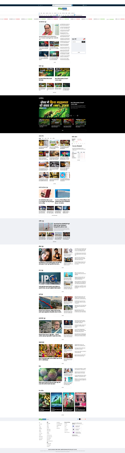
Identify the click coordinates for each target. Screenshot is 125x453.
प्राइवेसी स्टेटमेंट (63, 449)
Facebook (78, 419)
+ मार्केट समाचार (54, 92)
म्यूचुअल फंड (40, 439)
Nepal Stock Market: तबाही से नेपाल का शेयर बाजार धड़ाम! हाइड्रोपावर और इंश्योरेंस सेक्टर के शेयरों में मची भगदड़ (65, 59)
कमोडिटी (69, 13)
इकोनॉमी (48, 427)
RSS (83, 419)
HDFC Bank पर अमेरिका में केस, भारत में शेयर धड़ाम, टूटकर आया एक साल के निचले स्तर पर (42, 212)
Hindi (40, 5)
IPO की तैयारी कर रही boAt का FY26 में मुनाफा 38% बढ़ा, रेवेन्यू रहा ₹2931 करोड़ (46, 201)
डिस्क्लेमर (59, 449)
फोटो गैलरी (63, 13)
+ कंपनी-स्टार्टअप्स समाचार (54, 215)
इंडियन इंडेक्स (54, 15)
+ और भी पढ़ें (54, 183)
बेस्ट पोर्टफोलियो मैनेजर (59, 423)
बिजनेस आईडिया (49, 438)
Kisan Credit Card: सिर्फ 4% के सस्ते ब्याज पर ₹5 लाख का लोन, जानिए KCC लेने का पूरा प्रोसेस (54, 147)
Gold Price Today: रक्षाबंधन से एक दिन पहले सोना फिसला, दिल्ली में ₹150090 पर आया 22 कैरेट (64, 169)
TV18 (65, 426)
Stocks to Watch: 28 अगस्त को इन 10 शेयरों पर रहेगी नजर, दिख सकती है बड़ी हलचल (44, 48)
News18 (65, 423)
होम (39, 13)
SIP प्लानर (48, 446)
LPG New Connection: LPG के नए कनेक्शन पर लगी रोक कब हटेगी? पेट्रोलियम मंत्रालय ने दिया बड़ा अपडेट (43, 158)
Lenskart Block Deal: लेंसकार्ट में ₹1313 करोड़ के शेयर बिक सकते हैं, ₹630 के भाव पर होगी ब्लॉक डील (54, 58)
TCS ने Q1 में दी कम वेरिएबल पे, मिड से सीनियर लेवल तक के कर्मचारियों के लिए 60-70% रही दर (62, 201)
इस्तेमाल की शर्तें (67, 449)
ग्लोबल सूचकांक (72, 15)
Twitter (80, 419)
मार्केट (41, 13)
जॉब (61, 15)
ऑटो (48, 15)
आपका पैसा (47, 13)
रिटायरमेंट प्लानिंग (49, 443)
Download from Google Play (77, 426)
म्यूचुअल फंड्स (48, 429)
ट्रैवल (60, 13)
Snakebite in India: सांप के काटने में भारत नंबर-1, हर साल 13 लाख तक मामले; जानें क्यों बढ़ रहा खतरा (50, 238)
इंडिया (50, 13)
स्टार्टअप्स (48, 433)
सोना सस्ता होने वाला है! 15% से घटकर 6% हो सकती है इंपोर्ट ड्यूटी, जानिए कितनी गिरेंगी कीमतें (64, 147)
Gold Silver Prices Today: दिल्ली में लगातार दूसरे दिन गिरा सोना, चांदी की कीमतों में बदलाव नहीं (65, 30)
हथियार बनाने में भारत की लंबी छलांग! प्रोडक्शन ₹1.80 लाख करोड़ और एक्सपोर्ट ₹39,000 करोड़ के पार (64, 45)
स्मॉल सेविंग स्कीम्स (59, 425)
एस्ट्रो (63, 15)
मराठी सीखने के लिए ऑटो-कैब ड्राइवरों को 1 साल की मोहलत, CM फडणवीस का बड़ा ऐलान (65, 53)
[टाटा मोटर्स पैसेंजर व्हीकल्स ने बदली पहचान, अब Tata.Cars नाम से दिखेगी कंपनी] (54, 44)
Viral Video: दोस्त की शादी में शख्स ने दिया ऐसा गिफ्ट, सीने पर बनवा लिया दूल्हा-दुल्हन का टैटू (66, 238)
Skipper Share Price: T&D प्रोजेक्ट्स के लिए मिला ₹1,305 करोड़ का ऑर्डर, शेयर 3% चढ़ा (66, 89)
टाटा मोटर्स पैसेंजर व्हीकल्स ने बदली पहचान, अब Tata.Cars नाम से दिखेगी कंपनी (54, 48)
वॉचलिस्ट (40, 431)
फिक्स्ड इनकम (41, 436)
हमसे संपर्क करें (53, 449)
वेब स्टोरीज (55, 13)
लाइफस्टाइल (51, 15)
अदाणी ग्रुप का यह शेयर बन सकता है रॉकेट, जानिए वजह (58, 88)
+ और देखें (79, 52)
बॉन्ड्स (57, 426)
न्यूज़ (39, 425)
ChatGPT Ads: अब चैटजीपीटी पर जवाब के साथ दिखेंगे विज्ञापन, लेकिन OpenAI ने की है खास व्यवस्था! (66, 212)
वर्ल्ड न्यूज (41, 294)
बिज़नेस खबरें (48, 423)
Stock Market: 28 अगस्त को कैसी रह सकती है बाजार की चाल (50, 89)
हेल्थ (58, 13)
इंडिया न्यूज (41, 246)
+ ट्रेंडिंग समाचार (54, 241)
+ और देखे (55, 62)
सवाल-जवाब (58, 428)
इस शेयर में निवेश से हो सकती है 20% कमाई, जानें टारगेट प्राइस (42, 89)
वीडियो (66, 13)
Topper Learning (66, 432)
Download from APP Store (77, 429)
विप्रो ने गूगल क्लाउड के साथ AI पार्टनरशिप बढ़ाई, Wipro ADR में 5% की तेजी (65, 33)
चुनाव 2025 (48, 439)
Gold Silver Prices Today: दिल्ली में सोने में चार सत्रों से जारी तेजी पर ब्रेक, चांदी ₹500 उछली (54, 179)
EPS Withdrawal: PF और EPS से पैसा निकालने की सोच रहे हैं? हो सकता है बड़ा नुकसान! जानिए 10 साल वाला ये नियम (54, 158)
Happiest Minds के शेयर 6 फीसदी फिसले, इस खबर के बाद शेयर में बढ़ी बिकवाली (64, 51)
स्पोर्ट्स (65, 15)
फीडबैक (56, 449)
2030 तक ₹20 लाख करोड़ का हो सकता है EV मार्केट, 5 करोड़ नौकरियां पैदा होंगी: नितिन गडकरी (65, 28)
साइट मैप (72, 449)
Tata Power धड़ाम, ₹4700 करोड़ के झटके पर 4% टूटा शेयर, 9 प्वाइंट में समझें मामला (50, 212)
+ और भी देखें (78, 160)
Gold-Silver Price (41, 15)
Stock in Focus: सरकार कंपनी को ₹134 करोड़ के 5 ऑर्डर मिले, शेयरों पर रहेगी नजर (43, 58)
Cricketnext (66, 429)
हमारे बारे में (49, 449)
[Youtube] (85, 419)
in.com (65, 427)
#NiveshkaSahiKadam (79, 15)
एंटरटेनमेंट (68, 15)
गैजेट (46, 15)
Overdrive (66, 430)
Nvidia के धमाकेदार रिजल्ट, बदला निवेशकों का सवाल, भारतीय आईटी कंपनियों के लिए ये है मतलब (58, 212)
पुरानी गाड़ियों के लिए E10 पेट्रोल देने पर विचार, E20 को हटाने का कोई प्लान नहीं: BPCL (65, 25)
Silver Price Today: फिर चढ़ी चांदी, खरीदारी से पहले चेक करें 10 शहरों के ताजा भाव (54, 169)
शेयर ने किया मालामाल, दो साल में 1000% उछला (61, 79)
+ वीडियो (62, 130)
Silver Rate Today (49, 436)
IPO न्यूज (41, 270)
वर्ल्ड (44, 15)
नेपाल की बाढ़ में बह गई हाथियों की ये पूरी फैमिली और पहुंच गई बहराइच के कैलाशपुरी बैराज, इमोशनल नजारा (61, 225)
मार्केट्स (40, 430)
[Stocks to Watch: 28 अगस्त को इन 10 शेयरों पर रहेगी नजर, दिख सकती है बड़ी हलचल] (44, 44)
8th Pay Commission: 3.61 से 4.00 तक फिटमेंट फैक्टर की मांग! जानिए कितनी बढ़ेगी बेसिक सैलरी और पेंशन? (43, 169)
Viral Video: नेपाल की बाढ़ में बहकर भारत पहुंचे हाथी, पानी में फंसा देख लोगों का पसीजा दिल (58, 238)
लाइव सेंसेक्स (58, 422)
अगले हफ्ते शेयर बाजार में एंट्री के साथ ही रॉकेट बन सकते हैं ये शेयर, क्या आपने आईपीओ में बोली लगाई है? (65, 36)
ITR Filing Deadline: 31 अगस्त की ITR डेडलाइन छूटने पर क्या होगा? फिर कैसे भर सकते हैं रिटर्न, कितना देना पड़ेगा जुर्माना (43, 179)
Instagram (81, 419)
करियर (70, 449)
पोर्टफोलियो (40, 428)
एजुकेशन (59, 15)
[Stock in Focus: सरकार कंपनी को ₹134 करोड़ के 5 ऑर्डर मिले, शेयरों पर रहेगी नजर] (44, 54)
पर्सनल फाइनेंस (48, 430)
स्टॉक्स (48, 426)
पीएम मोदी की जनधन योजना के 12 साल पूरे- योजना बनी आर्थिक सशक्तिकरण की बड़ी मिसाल (65, 42)
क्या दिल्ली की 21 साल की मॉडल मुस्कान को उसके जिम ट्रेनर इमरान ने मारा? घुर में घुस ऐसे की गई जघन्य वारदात (65, 39)
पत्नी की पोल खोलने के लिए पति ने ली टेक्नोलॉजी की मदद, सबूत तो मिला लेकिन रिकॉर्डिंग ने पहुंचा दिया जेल (42, 238)
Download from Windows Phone (77, 432)
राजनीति (40, 427)
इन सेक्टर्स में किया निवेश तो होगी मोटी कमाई (45, 79)
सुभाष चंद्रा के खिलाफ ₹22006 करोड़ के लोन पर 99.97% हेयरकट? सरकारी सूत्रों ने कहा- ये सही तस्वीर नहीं (48, 38)
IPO (52, 13)
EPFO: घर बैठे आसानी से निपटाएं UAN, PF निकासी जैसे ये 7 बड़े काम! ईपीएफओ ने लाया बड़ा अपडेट (65, 179)
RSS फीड (75, 449)
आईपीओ (48, 432)
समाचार (44, 13)
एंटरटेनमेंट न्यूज (42, 318)
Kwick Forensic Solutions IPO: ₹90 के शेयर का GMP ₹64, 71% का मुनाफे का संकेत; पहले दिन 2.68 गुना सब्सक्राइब (64, 48)
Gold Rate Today (49, 435)
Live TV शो (40, 433)
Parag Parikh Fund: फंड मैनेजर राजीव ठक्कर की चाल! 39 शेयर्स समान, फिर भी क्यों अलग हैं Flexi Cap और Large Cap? (64, 158)
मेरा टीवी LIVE (73, 13)
